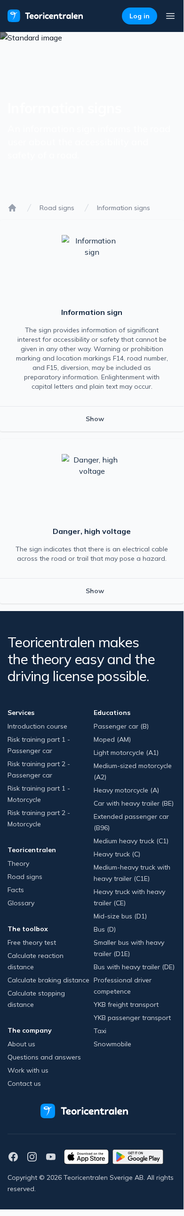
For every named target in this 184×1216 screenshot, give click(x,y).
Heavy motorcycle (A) (126, 790)
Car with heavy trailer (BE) (134, 803)
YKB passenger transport (132, 1017)
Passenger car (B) (121, 726)
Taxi (100, 1031)
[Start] (12, 207)
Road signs (57, 208)
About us (21, 1044)
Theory (18, 863)
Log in (139, 16)
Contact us (24, 1083)
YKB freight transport (126, 1004)
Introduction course (37, 726)
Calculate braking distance (48, 980)
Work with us (28, 1070)
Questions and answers (44, 1057)
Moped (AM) (112, 739)
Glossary (21, 903)
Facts (16, 890)
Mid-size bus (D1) (120, 916)
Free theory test (32, 942)
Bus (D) (105, 929)
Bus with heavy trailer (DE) (134, 967)
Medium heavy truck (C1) (131, 841)
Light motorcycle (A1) (126, 752)
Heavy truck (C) (117, 854)
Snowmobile (112, 1044)
